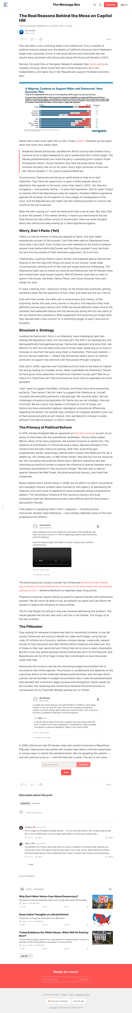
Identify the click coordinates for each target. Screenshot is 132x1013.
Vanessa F (29, 827)
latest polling (97, 64)
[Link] (15, 231)
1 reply (30, 864)
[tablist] (30, 803)
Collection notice (82, 994)
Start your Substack (59, 1001)
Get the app (78, 1001)
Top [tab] (22, 889)
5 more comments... (27, 876)
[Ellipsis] (112, 827)
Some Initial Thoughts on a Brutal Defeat (44, 914)
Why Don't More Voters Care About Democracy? (48, 896)
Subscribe (111, 4)
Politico (81, 140)
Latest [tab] (28, 889)
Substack (53, 1007)
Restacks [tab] (36, 803)
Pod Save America (84, 433)
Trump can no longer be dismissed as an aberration (42, 918)
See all (24, 956)
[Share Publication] (100, 4)
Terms (71, 994)
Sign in (124, 4)
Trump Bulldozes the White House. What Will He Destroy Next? (54, 934)
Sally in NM (30, 843)
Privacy (64, 994)
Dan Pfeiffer (30, 31)
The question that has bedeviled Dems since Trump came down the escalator (53, 900)
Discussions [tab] (39, 889)
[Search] (94, 4)
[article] (66, 902)
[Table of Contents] (3, 506)
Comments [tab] (25, 803)
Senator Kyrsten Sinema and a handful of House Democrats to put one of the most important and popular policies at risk (65, 586)
